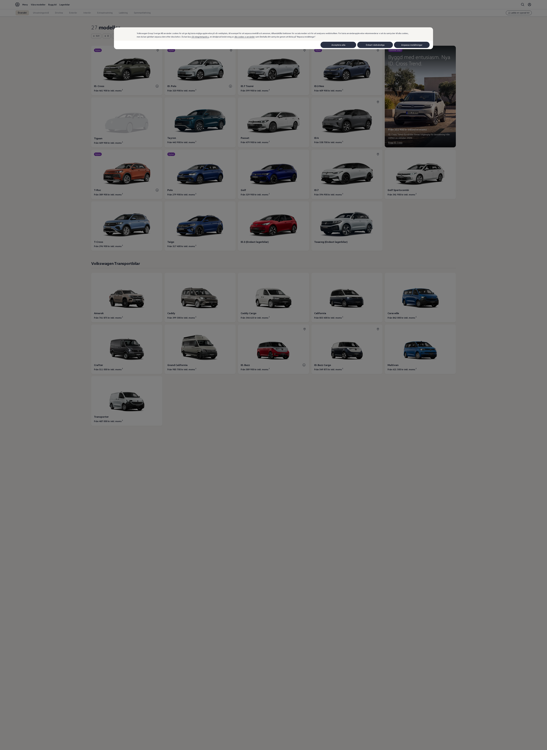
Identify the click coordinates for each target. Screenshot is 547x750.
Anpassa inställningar (411, 44)
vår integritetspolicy (200, 36)
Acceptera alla (338, 44)
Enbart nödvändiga (375, 44)
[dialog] (273, 375)
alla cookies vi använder (244, 36)
